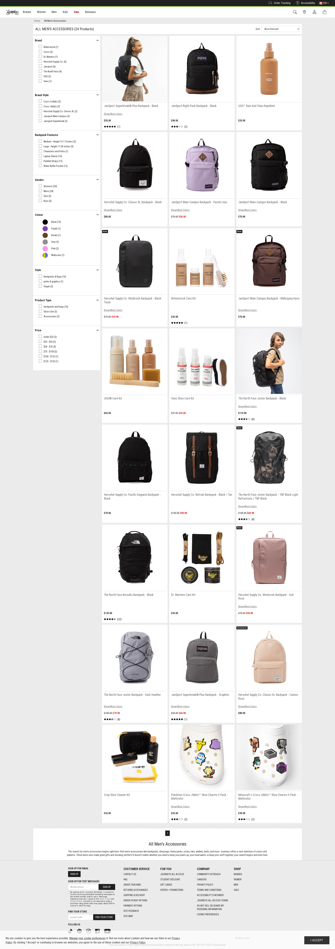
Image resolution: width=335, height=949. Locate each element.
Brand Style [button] (42, 95)
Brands (238, 874)
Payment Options (133, 905)
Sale (76, 12)
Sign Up (74, 874)
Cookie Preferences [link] (208, 914)
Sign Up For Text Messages (83, 881)
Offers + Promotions (171, 890)
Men (236, 884)
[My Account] (315, 12)
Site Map (128, 916)
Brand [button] (38, 40)
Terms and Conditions (209, 890)
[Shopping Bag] (325, 12)
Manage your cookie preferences (87, 938)
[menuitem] (27, 12)
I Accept (317, 940)
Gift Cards (166, 884)
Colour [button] (39, 214)
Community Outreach (209, 874)
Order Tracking (282, 3)
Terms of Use (104, 899)
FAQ (125, 879)
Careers (202, 879)
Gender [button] (39, 179)
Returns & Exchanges (136, 890)
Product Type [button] (43, 300)
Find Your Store (77, 911)
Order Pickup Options (135, 900)
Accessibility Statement (210, 895)
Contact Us (130, 874)
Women (237, 879)
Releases (90, 12)
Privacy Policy (205, 884)
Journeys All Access (172, 874)
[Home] (12, 12)
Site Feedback (131, 911)
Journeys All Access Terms (212, 900)
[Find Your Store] (305, 12)
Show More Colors (113, 114)
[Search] (295, 12)
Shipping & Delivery (134, 895)
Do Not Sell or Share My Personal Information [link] (210, 907)
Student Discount (170, 879)
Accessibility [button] (308, 3)
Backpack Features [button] (46, 134)
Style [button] (38, 270)
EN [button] (325, 3)
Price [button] (38, 330)
